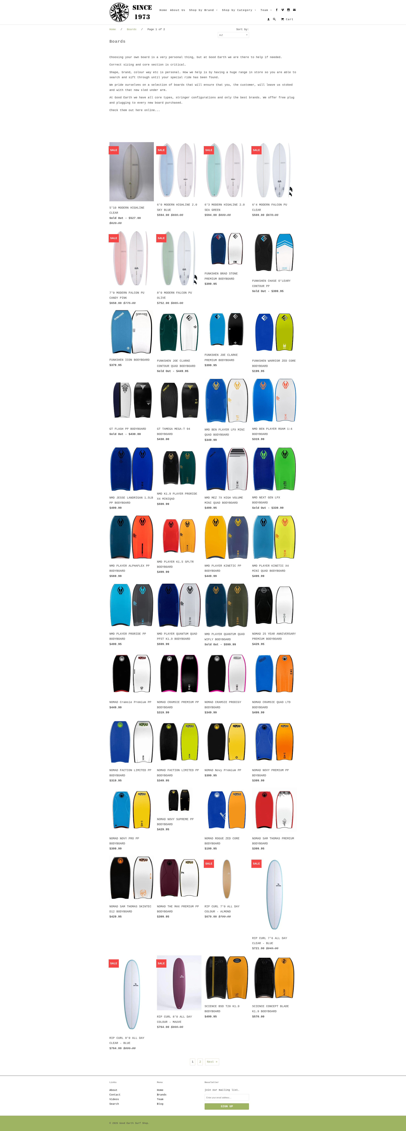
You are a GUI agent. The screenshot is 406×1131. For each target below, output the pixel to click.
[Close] (242, 521)
